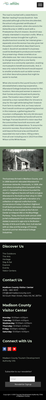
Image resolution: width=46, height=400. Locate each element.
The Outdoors (9, 254)
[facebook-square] (5, 349)
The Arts (6, 256)
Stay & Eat (7, 262)
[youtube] (14, 349)
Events (6, 268)
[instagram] (10, 349)
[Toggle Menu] (40, 4)
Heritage (7, 259)
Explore (6, 265)
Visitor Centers (9, 271)
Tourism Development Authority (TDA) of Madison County (29, 395)
